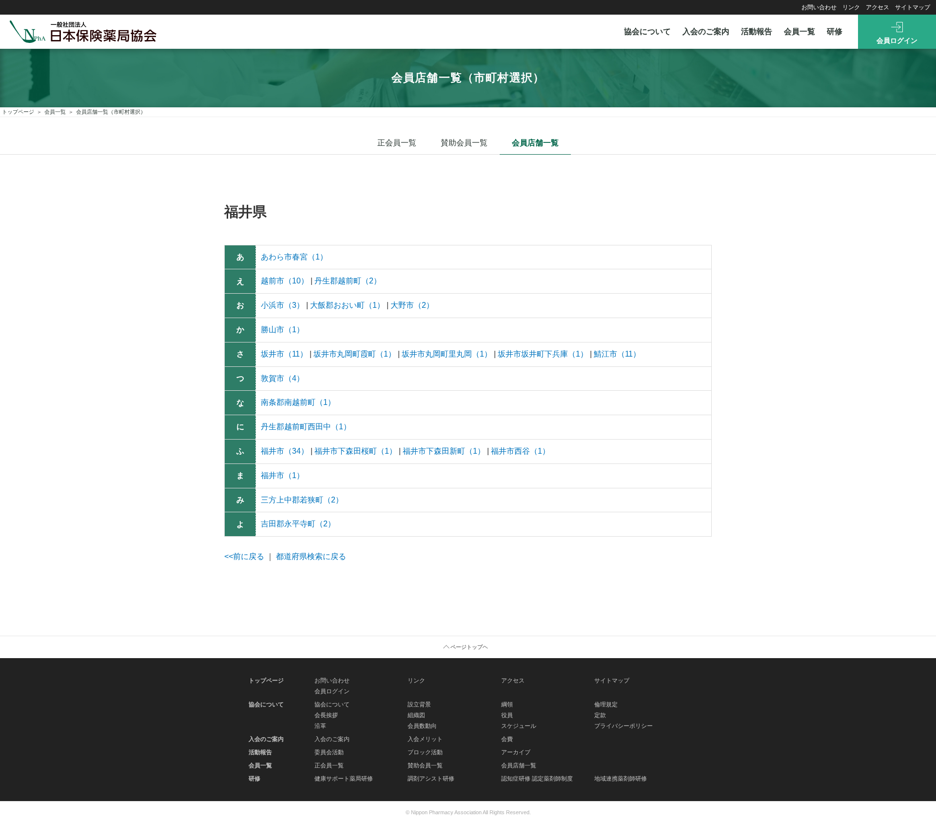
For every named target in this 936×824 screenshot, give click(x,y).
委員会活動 (329, 752)
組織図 (416, 715)
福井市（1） (282, 475)
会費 (507, 739)
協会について (647, 31)
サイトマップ (912, 7)
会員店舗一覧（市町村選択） (111, 112)
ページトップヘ (469, 647)
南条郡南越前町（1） (298, 402)
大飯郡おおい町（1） (347, 305)
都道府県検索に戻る (311, 556)
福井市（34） (285, 451)
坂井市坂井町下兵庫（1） (543, 354)
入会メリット (425, 739)
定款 (600, 715)
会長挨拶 (326, 715)
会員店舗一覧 (535, 143)
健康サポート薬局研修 (343, 778)
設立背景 (419, 704)
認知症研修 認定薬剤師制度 (537, 778)
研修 (834, 31)
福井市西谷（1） (520, 451)
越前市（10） (285, 281)
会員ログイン (897, 40)
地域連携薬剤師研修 (620, 778)
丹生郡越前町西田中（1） (306, 426)
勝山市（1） (282, 329)
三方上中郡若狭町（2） (302, 500)
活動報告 (756, 31)
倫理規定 (606, 704)
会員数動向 (422, 726)
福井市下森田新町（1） (444, 451)
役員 (507, 715)
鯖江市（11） (617, 354)
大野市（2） (412, 305)
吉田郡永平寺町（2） (298, 524)
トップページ (18, 112)
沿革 (320, 726)
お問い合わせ (819, 7)
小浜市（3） (282, 305)
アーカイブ (515, 752)
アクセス (877, 7)
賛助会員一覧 (464, 143)
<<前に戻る (244, 556)
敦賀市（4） (282, 378)
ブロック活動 (425, 752)
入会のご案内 (705, 31)
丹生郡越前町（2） (347, 281)
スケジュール (518, 726)
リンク (851, 7)
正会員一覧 (396, 143)
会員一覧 (799, 31)
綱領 (507, 704)
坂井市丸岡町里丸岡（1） (447, 354)
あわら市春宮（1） (294, 257)
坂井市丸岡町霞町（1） (354, 354)
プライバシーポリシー (623, 726)
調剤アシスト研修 (431, 778)
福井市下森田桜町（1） (355, 451)
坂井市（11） (284, 354)
